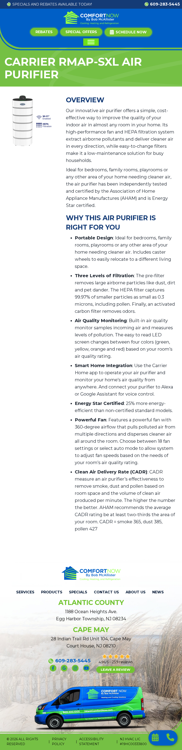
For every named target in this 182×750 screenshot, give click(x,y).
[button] (128, 32)
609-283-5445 (165, 4)
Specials (78, 592)
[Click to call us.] (170, 738)
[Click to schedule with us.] (156, 738)
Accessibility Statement (91, 741)
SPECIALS (21, 4)
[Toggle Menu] (91, 42)
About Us (136, 592)
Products (51, 592)
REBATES (48, 4)
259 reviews (122, 662)
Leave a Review (115, 669)
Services (25, 592)
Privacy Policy (59, 741)
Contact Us (106, 592)
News (158, 592)
